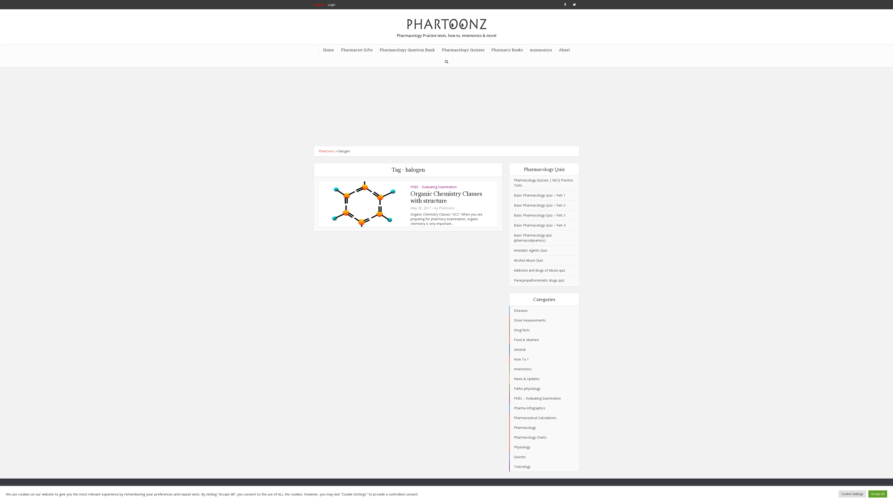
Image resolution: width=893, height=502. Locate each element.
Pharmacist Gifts (357, 49)
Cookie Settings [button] (852, 494)
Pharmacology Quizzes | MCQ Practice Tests (543, 182)
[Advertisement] (446, 106)
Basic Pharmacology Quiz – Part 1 (539, 195)
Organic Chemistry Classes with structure (446, 197)
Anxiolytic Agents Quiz (530, 250)
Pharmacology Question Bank (407, 49)
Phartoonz (326, 151)
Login (331, 5)
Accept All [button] (877, 494)
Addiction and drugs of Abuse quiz (539, 270)
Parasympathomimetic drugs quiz (539, 280)
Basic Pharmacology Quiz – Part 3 (539, 215)
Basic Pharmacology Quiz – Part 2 (539, 205)
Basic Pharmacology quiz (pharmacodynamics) (533, 238)
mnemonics (541, 49)
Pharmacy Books (507, 49)
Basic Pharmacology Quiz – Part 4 (539, 225)
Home (328, 49)
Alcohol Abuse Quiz (528, 260)
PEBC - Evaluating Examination (433, 187)
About (564, 49)
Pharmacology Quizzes (463, 49)
